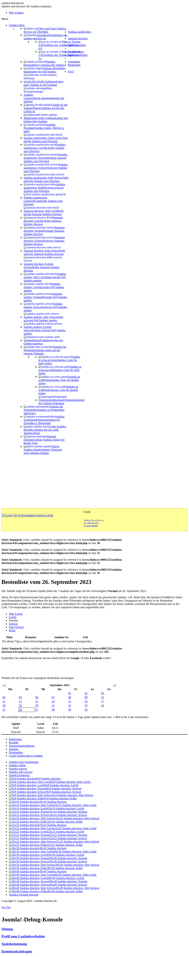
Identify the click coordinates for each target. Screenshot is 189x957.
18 (3, 705)
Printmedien (16, 752)
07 (53, 697)
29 (69, 709)
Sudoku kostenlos (19, 775)
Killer (12, 630)
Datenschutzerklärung (21, 745)
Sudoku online (17, 765)
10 (102, 697)
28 (53, 709)
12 (20, 701)
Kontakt (13, 742)
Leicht (12, 617)
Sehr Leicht (15, 613)
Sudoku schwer (18, 768)
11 (3, 701)
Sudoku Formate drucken (23, 894)
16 (86, 701)
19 (20, 705)
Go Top (6, 907)
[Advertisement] (94, 480)
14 (53, 701)
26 (20, 709)
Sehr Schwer (16, 627)
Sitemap (13, 749)
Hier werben (16, 12)
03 (102, 693)
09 (86, 697)
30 (86, 709)
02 (86, 693)
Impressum (15, 739)
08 (69, 697)
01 (69, 693)
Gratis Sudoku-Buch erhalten (26, 755)
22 (69, 705)
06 (36, 697)
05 (20, 697)
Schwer (13, 623)
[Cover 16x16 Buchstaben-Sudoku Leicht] (27, 515)
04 (3, 697)
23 (86, 705)
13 (36, 701)
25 (3, 709)
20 (36, 705)
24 (102, 705)
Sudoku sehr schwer (20, 771)
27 (36, 709)
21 (53, 705)
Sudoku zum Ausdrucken (23, 762)
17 (102, 701)
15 (69, 701)
